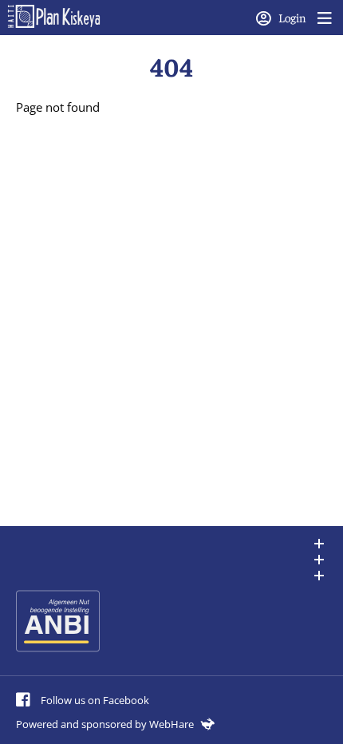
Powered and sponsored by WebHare (106, 724)
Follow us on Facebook (93, 700)
